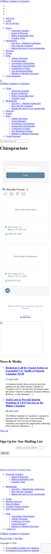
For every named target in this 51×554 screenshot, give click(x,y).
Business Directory (16, 306)
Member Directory (14, 501)
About (8, 28)
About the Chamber (20, 30)
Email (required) (8, 447)
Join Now (10, 18)
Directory (10, 51)
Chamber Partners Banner (17, 506)
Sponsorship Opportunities (23, 66)
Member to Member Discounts (25, 73)
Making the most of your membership (28, 48)
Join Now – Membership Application (27, 489)
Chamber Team (18, 38)
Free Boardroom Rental (21, 71)
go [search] (27, 175)
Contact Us (29, 306)
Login (8, 21)
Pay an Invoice (12, 23)
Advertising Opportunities (23, 63)
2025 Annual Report (15, 509)
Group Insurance (18, 61)
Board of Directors (19, 33)
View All (4, 431)
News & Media (12, 504)
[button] (3, 189)
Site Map (19, 538)
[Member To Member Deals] (7, 292)
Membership (11, 40)
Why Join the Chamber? (22, 46)
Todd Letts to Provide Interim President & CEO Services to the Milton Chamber (24, 402)
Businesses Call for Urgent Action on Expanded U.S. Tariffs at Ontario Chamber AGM (27, 370)
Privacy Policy (6, 538)
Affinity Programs (19, 58)
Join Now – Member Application (26, 43)
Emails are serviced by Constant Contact (15, 470)
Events (9, 53)
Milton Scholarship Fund (22, 35)
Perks (8, 56)
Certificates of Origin (20, 68)
